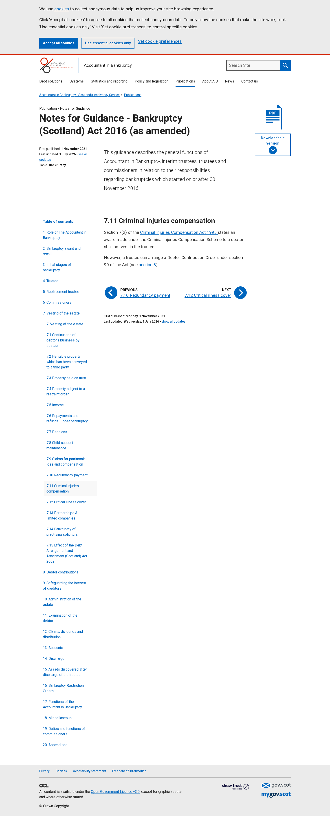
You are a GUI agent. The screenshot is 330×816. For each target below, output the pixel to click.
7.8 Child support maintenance (59, 445)
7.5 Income (55, 405)
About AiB (210, 81)
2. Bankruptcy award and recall (62, 251)
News (229, 81)
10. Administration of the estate (62, 602)
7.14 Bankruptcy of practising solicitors (62, 532)
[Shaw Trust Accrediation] (235, 787)
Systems (77, 81)
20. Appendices (55, 745)
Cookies (61, 771)
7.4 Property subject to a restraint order (65, 391)
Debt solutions (50, 81)
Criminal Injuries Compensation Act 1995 (179, 232)
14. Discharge (53, 658)
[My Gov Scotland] (276, 795)
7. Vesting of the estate (61, 313)
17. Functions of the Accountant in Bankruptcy (62, 704)
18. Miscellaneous (57, 718)
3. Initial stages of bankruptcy (57, 267)
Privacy (44, 771)
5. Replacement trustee (61, 292)
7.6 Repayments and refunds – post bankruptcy (67, 418)
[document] (273, 118)
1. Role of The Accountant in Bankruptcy (64, 235)
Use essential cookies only (108, 43)
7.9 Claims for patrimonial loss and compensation (66, 461)
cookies (61, 8)
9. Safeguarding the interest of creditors (64, 586)
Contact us (249, 81)
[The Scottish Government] (276, 785)
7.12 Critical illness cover (66, 502)
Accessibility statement (89, 771)
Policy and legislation (151, 81)
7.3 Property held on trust (66, 378)
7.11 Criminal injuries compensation (62, 488)
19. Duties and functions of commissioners (64, 731)
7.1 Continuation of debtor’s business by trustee (62, 340)
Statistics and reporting (109, 81)
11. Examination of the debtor (60, 618)
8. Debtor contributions (61, 572)
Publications (185, 81)
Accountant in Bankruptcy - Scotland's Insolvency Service (79, 95)
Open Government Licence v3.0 (115, 791)
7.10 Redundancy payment (67, 475)
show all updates (173, 321)
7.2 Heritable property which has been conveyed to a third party (66, 361)
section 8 (147, 264)
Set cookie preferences (160, 41)
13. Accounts (53, 648)
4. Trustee (50, 281)
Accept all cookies (58, 43)
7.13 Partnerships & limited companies (61, 515)
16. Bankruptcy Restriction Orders (63, 688)
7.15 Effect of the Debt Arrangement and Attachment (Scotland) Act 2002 (66, 553)
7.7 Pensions (56, 432)
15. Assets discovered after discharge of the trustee (65, 672)
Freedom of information (129, 771)
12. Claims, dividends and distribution (63, 634)
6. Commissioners (57, 302)
